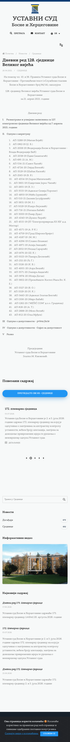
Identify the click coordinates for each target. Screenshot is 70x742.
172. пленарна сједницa (21, 409)
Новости (23, 54)
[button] (26, 458)
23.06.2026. (7, 673)
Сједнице (36, 54)
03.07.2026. (9, 414)
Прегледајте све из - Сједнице (35, 393)
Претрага (19, 34)
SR (55, 34)
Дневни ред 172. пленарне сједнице (22, 669)
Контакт (39, 34)
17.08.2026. (7, 607)
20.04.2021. (7, 71)
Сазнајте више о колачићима (22, 733)
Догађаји (7, 520)
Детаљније (14, 443)
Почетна (9, 54)
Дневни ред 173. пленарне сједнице (22, 603)
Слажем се (49, 734)
